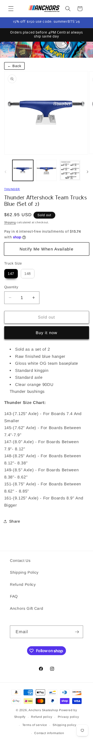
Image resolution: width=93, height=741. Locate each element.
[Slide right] (87, 171)
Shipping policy (64, 725)
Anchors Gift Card (26, 608)
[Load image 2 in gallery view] (46, 170)
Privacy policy (68, 717)
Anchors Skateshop (43, 710)
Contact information (49, 733)
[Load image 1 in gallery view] (22, 170)
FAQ (14, 596)
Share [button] (14, 521)
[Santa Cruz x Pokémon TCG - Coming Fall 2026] (46, 50)
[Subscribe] (77, 632)
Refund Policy (23, 584)
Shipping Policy (24, 572)
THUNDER (12, 189)
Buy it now (47, 332)
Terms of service (34, 725)
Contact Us (20, 560)
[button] (11, 9)
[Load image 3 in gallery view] (70, 170)
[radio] (11, 273)
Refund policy (41, 717)
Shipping (10, 222)
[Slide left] (5, 171)
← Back (14, 66)
